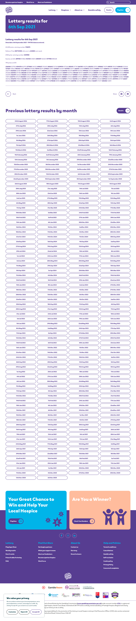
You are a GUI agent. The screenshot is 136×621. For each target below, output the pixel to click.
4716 (118, 603)
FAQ (7, 561)
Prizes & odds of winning (14, 557)
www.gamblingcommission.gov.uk (89, 603)
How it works (10, 554)
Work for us (30, 2)
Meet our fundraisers (45, 2)
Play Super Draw (11, 547)
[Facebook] (61, 535)
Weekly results (11, 550)
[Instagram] (68, 535)
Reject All (24, 612)
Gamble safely (94, 10)
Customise (12, 612)
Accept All (36, 612)
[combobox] (118, 2)
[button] (121, 94)
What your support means (47, 550)
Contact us (74, 547)
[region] (24, 605)
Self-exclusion (108, 557)
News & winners (76, 554)
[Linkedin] (74, 535)
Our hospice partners (45, 547)
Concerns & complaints (111, 568)
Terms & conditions (109, 547)
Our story (74, 550)
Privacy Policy (108, 564)
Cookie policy (108, 561)
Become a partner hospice (14, 2)
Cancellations (108, 550)
